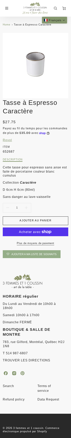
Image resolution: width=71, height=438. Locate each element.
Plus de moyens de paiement (35, 243)
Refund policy (13, 399)
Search (8, 386)
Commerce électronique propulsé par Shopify (31, 430)
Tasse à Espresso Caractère (32, 24)
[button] (54, 20)
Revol (7, 140)
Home (6, 24)
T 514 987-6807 (15, 353)
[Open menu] (7, 8)
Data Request (48, 399)
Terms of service (44, 388)
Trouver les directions (26, 360)
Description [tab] (12, 159)
